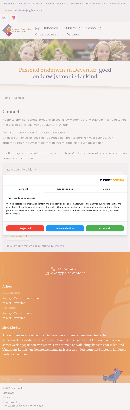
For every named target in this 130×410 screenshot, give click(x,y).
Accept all (104, 228)
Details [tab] (106, 189)
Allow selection (65, 228)
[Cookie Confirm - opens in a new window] (112, 180)
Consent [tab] (23, 189)
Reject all (25, 228)
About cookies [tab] (65, 189)
